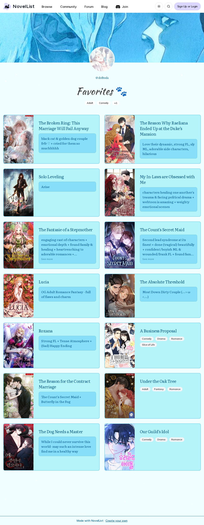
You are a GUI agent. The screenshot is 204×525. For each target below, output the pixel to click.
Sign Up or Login (187, 6)
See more (47, 259)
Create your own (117, 520)
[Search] (169, 6)
